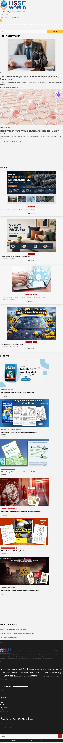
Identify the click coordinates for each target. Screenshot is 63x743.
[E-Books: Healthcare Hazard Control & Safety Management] (24, 373)
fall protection (48, 669)
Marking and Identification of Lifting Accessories (13, 629)
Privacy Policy (3, 697)
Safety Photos (36, 676)
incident (14, 672)
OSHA (29, 673)
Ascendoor (30, 741)
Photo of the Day (52, 24)
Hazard (60, 669)
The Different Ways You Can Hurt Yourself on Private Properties (29, 78)
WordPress (44, 741)
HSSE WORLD (4, 14)
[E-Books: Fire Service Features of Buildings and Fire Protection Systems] (24, 492)
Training (42, 24)
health (9, 672)
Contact (2, 702)
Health (9, 127)
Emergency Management (21, 24)
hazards (4, 672)
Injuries (19, 672)
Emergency (36, 669)
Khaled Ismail (4, 87)
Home (1, 24)
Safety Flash (18, 676)
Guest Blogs (3, 73)
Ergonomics (41, 669)
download (17, 669)
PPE (10, 24)
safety (58, 672)
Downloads (3, 28)
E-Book (24, 669)
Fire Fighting (34, 24)
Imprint (2, 709)
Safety (11, 73)
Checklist (4, 669)
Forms (53, 669)
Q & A (19, 28)
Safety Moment (26, 676)
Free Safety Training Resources (8, 637)
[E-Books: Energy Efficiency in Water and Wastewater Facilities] (24, 452)
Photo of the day (39, 672)
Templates (51, 676)
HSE (6, 24)
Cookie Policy (3, 707)
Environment (12, 469)
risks (53, 672)
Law (8, 73)
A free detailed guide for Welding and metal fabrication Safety (17, 633)
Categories (3, 686)
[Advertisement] (31, 153)
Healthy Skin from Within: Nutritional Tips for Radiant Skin (29, 132)
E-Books (8, 389)
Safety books (9, 676)
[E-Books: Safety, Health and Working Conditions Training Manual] (24, 413)
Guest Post (12, 28)
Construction (4, 429)
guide (57, 669)
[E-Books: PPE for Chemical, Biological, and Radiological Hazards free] (24, 571)
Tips (54, 676)
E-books (30, 669)
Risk (51, 672)
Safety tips (46, 676)
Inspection (24, 672)
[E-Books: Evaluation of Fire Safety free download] (24, 531)
